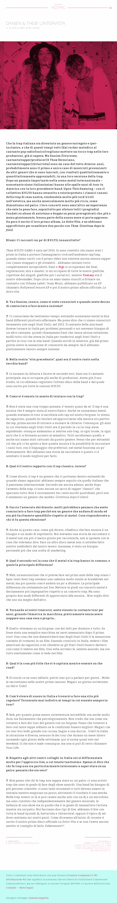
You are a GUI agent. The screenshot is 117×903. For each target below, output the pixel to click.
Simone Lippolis (39, 898)
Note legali (27, 887)
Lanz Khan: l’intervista (22, 843)
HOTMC (58, 7)
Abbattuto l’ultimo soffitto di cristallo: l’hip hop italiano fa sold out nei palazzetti (92, 847)
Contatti (11, 887)
